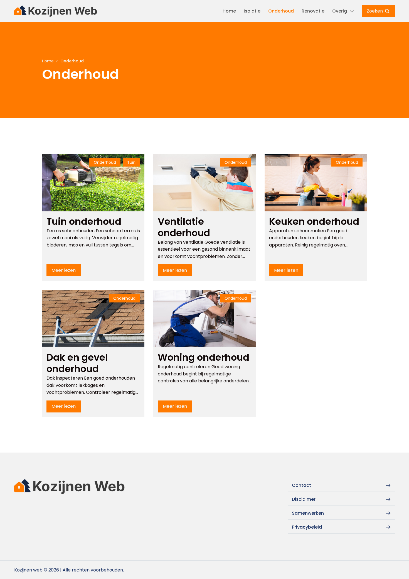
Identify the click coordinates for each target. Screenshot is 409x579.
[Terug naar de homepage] (56, 11)
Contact (301, 485)
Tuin (131, 162)
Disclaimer (304, 499)
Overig (339, 11)
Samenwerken (308, 513)
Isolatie (252, 11)
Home (229, 11)
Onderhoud (281, 11)
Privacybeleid (307, 527)
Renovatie (313, 11)
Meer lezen (63, 270)
